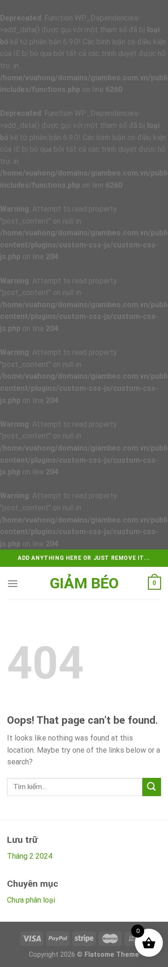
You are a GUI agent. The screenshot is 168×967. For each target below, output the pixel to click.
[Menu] (12, 583)
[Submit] (151, 787)
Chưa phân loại (31, 900)
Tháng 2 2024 (29, 856)
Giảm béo (84, 583)
